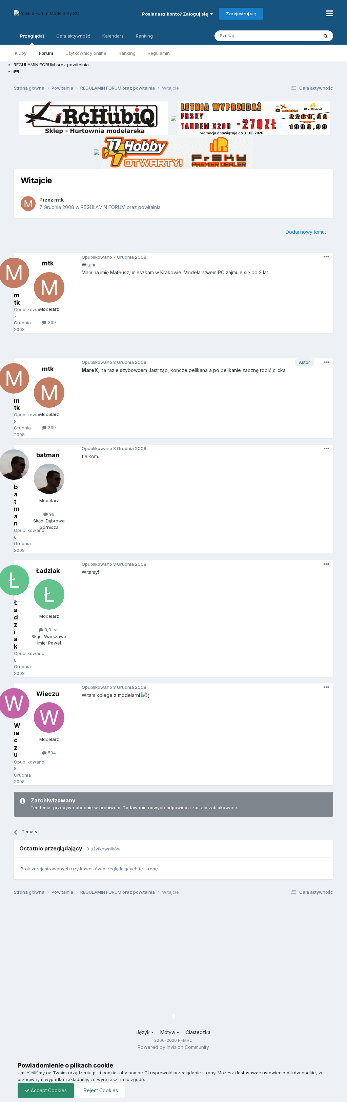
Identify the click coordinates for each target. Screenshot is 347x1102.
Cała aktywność (73, 36)
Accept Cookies (48, 1090)
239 (51, 322)
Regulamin (159, 53)
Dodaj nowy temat (306, 232)
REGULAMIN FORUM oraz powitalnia (121, 207)
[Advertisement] (173, 347)
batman (47, 455)
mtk (59, 200)
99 (51, 514)
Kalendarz (113, 36)
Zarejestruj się (241, 13)
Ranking (127, 53)
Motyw (168, 1032)
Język (143, 1032)
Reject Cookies (100, 1090)
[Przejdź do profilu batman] (49, 479)
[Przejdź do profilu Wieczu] (49, 717)
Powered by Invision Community (173, 1047)
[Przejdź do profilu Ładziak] (49, 594)
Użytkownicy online (85, 53)
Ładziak (48, 570)
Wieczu (47, 693)
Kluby (20, 53)
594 (51, 752)
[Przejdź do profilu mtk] (28, 203)
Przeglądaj (32, 36)
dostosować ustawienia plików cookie (275, 1072)
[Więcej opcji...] (326, 257)
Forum (46, 53)
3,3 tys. (51, 629)
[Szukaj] (325, 35)
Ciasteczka (198, 1032)
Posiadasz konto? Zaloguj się (176, 14)
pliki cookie (105, 1072)
